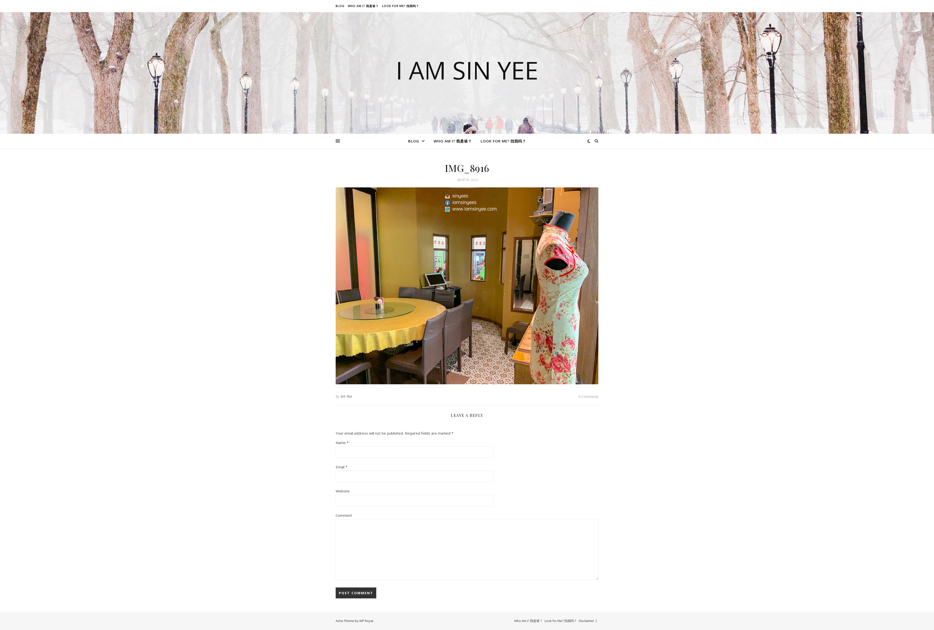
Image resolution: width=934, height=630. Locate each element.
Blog (340, 6)
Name (342, 442)
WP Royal (366, 621)
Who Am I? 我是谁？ (363, 6)
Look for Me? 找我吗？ (400, 6)
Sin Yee (346, 396)
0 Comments (588, 396)
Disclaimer (586, 621)
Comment (344, 515)
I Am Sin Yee (467, 70)
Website (343, 491)
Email (341, 466)
